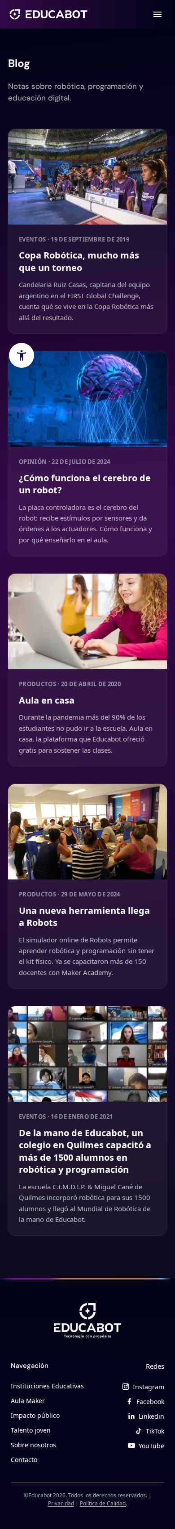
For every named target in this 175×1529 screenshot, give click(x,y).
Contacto (24, 1459)
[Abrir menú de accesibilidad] (21, 355)
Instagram (148, 1387)
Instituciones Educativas (47, 1386)
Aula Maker (28, 1400)
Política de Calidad (103, 1503)
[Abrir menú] (157, 14)
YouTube (151, 1446)
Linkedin (151, 1416)
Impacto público (35, 1415)
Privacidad (61, 1503)
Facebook (150, 1401)
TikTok (155, 1431)
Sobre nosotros (33, 1445)
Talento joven (31, 1430)
